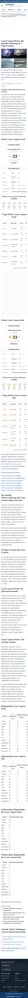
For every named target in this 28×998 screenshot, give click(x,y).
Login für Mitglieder (16, 1)
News (3, 9)
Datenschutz (17, 986)
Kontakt (17, 978)
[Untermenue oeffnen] (6, 10)
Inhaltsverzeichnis (5, 975)
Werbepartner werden (20, 980)
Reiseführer (11, 9)
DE (5, 1)
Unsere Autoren (5, 978)
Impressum (9, 986)
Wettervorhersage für (11, 475)
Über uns (3, 980)
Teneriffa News (11, 13)
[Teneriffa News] (14, 5)
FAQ (16, 975)
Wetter (19, 9)
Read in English (11, 996)
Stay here (18, 996)
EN (7, 1)
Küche (26, 9)
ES (9, 1)
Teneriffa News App (7, 962)
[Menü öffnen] (2, 5)
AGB (4, 986)
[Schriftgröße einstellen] (2, 1)
